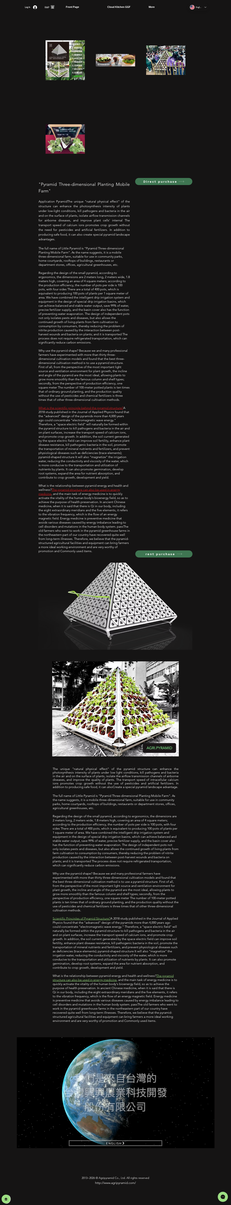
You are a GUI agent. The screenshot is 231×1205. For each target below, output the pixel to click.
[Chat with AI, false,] (6, 1199)
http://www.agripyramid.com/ (115, 1183)
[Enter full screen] (210, 1144)
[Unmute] (26, 1144)
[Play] (53, 7)
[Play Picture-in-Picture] (205, 1144)
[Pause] (21, 1144)
